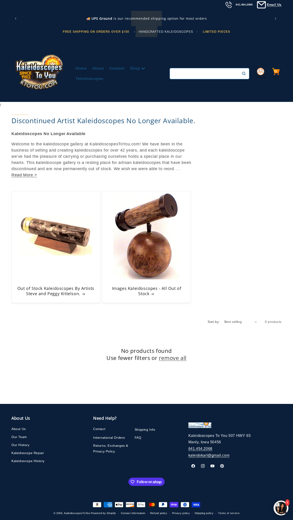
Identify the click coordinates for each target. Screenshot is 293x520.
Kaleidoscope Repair (27, 453)
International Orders (109, 437)
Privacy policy (181, 513)
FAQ (138, 437)
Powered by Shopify (103, 513)
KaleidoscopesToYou (77, 513)
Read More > (24, 175)
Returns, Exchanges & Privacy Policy (110, 448)
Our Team (19, 437)
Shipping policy (204, 513)
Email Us (274, 4)
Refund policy (158, 513)
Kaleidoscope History (28, 461)
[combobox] (209, 73)
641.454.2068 (200, 449)
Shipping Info (145, 429)
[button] (136, 68)
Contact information (133, 513)
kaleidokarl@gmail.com (209, 455)
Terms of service (228, 513)
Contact (99, 429)
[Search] (244, 73)
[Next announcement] (276, 18)
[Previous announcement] (16, 18)
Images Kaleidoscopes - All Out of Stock (146, 291)
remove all (173, 357)
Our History (20, 445)
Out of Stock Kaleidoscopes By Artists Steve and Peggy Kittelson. (55, 291)
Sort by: (214, 322)
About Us (18, 429)
